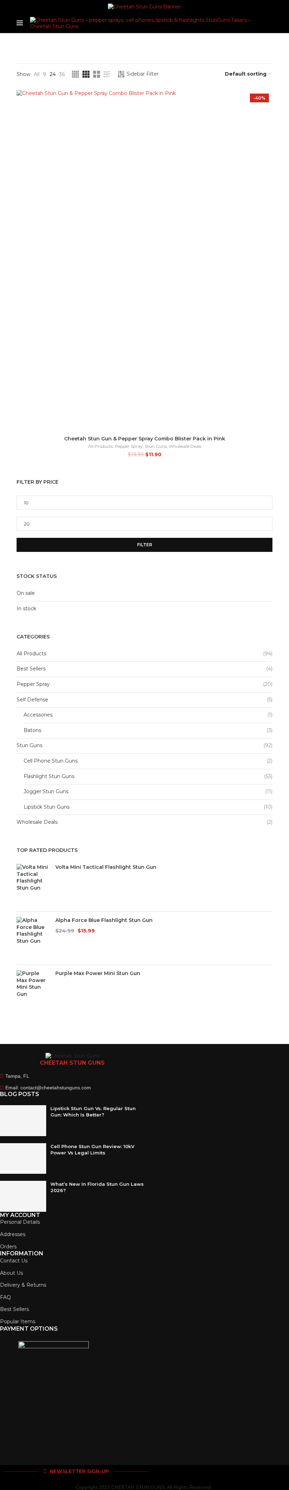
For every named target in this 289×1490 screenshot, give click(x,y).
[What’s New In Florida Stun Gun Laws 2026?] (23, 1196)
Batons (32, 730)
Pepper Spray (129, 446)
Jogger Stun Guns (46, 791)
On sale (26, 593)
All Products (100, 446)
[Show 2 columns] (96, 74)
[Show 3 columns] (86, 74)
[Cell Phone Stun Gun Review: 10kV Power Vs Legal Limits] (23, 1158)
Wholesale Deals (185, 446)
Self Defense (32, 699)
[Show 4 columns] (75, 74)
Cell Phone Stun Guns (51, 761)
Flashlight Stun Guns (49, 776)
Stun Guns (156, 446)
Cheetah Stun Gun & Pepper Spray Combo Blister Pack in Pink (144, 438)
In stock (26, 608)
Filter (144, 544)
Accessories (38, 715)
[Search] (268, 23)
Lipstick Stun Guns (46, 807)
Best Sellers (31, 669)
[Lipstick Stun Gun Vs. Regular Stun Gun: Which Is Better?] (23, 1120)
